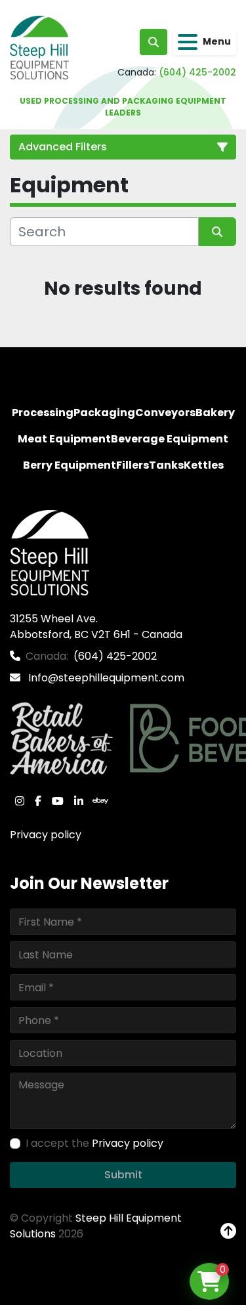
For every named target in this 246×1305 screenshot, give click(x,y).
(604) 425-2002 (197, 72)
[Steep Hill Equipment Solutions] (49, 551)
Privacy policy (45, 834)
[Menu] (187, 42)
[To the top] (228, 1231)
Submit (123, 1174)
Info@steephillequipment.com (105, 677)
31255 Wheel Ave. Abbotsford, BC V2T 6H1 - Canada (96, 626)
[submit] (218, 231)
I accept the (94, 1143)
